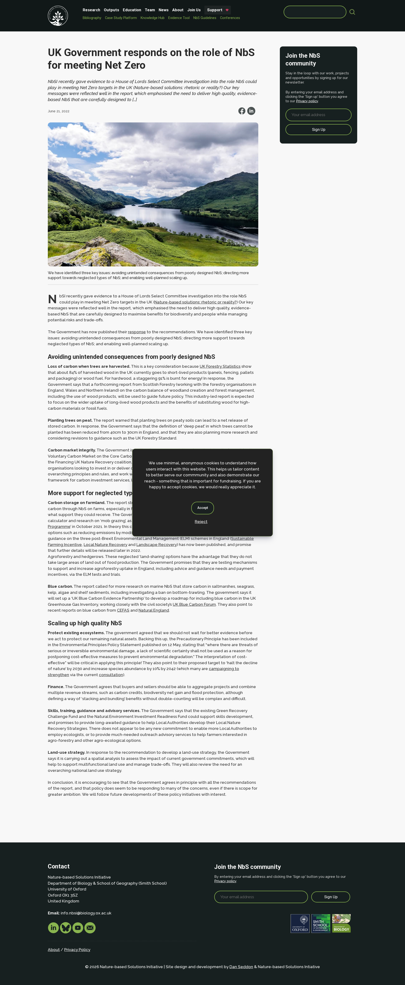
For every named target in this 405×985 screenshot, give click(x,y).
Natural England (154, 610)
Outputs (111, 10)
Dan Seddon (241, 966)
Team (150, 10)
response (137, 332)
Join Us (194, 10)
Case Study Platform (121, 18)
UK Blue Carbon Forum (194, 604)
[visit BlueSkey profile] (66, 932)
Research (91, 10)
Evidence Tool (179, 18)
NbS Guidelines (204, 18)
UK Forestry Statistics (220, 366)
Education (132, 10)
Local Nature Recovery (105, 544)
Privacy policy (307, 101)
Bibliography (92, 18)
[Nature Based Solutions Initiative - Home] (58, 16)
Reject (201, 521)
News (164, 10)
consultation (111, 674)
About (178, 10)
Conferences (230, 18)
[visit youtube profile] (78, 932)
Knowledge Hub (153, 18)
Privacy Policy (77, 949)
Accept (202, 508)
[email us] (90, 932)
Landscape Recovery (156, 544)
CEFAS (123, 610)
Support (214, 10)
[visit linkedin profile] (54, 932)
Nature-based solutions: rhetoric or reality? (195, 302)
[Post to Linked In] (251, 113)
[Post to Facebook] (242, 113)
